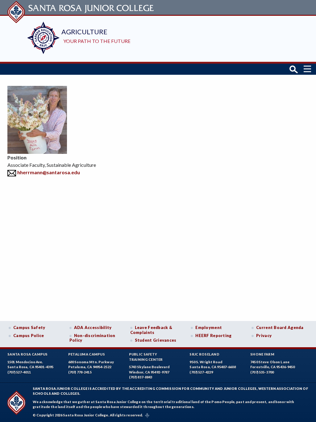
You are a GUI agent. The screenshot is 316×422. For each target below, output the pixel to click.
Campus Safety (29, 327)
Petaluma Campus (86, 354)
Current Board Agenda (280, 327)
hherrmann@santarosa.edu (48, 172)
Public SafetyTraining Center (146, 356)
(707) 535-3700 (262, 372)
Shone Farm (262, 354)
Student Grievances (156, 340)
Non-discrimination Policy (92, 338)
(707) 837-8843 (140, 377)
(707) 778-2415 (80, 372)
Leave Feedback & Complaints (151, 330)
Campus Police (28, 335)
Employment (208, 327)
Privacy (264, 335)
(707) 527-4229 (201, 372)
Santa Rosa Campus (27, 354)
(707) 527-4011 (19, 372)
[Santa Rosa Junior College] (81, 7)
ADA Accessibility (93, 327)
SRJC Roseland (204, 354)
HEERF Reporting (213, 335)
